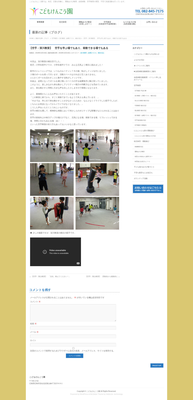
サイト (33, 340)
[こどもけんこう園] (51, 13)
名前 (33, 323)
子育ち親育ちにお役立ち (143, 173)
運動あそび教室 (140, 151)
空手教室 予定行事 (140, 90)
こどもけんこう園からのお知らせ (146, 54)
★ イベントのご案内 (142, 66)
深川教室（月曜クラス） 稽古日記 (145, 95)
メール (34, 332)
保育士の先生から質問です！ (144, 156)
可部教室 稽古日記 (140, 105)
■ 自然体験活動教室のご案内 (145, 71)
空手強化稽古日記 (140, 120)
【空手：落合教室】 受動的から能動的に (102, 276)
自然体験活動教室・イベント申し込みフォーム (147, 78)
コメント (35, 301)
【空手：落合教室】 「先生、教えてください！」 (50, 276)
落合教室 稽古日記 (140, 110)
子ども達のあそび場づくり (144, 167)
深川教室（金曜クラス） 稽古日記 (92, 53)
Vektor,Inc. (110, 394)
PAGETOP (156, 365)
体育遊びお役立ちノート (142, 161)
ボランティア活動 (141, 178)
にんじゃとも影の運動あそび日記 (145, 136)
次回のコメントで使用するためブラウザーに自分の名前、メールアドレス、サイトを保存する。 (72, 351)
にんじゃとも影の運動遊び (144, 131)
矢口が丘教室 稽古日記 (142, 100)
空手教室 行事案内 (140, 125)
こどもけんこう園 (93, 391)
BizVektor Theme (96, 394)
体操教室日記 (139, 146)
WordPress (84, 394)
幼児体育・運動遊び (141, 141)
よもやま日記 (139, 60)
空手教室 (137, 85)
